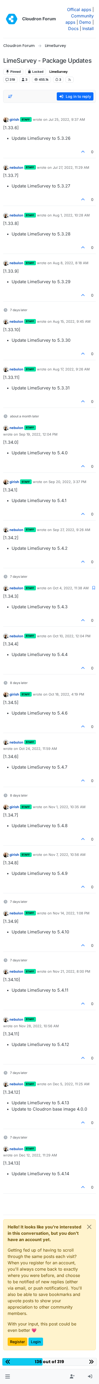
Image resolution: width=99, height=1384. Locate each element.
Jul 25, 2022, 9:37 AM (67, 119)
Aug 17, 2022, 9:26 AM (71, 369)
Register (17, 1341)
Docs (73, 28)
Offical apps (79, 9)
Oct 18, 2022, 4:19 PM (66, 694)
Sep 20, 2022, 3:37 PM (67, 482)
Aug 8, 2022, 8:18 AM (70, 263)
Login (36, 1341)
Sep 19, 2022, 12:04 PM (38, 434)
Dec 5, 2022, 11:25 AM (71, 1084)
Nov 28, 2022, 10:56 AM (39, 1026)
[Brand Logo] (11, 19)
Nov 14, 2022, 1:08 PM (71, 913)
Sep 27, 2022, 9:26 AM (71, 530)
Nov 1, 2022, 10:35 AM (67, 807)
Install (88, 28)
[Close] (89, 1226)
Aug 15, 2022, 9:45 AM (72, 321)
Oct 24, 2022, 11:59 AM (38, 748)
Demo (85, 22)
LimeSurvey (58, 72)
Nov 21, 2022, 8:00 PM (71, 971)
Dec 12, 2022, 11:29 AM (38, 1155)
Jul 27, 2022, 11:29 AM (71, 167)
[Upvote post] (83, 152)
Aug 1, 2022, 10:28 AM (71, 215)
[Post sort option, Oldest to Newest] (10, 96)
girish (14, 119)
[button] (7, 1376)
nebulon (16, 167)
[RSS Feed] (69, 80)
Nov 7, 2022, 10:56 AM (67, 854)
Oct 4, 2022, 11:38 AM (71, 588)
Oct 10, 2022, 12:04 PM (72, 636)
